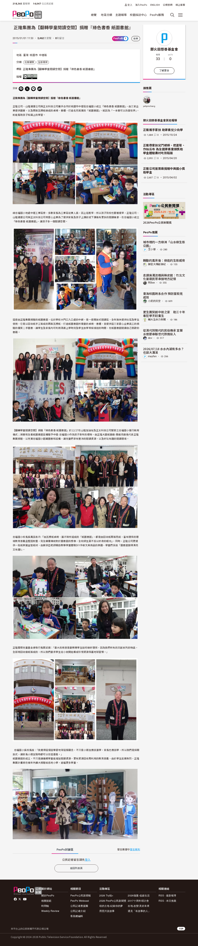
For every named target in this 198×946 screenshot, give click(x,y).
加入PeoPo (141, 5)
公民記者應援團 (79, 906)
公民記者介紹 (78, 911)
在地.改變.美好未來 (138, 906)
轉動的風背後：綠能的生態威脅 (164, 260)
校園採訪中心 (138, 15)
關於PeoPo (47, 895)
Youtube (25, 899)
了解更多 (164, 70)
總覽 (94, 15)
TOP (181, 928)
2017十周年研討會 (138, 900)
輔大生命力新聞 (157, 319)
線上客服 (180, 5)
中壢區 (43, 55)
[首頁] (27, 15)
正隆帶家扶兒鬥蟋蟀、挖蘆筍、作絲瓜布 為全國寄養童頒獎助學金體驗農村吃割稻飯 (164, 149)
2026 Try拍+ (106, 895)
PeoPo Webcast (79, 900)
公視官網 (167, 5)
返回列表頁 (76, 868)
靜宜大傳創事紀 (157, 264)
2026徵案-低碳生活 (139, 895)
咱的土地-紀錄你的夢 (111, 906)
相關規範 (46, 900)
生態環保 (42, 62)
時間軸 (45, 906)
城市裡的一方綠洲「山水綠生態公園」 (164, 244)
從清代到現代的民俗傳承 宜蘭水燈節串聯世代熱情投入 (163, 332)
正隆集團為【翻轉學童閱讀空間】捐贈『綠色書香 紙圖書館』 (59, 69)
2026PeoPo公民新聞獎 (157, 222)
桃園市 (34, 55)
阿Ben (151, 282)
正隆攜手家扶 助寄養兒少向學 (163, 130)
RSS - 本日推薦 (167, 900)
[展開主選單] (180, 15)
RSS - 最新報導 (167, 895)
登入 (129, 5)
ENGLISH (155, 5)
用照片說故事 (106, 911)
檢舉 (135, 38)
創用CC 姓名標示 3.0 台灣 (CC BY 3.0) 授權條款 (31, 76)
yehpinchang (149, 106)
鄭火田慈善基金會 (164, 48)
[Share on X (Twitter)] (27, 88)
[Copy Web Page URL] (39, 88)
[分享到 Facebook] (21, 88)
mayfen (152, 356)
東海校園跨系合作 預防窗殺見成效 (163, 295)
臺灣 (26, 55)
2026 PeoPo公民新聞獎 (112, 900)
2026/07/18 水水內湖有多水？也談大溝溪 (163, 351)
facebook (15, 899)
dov (150, 337)
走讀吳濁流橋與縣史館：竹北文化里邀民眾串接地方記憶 (164, 277)
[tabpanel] (76, 859)
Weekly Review (50, 911)
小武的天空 (154, 301)
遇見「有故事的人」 (139, 911)
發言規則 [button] (135, 849)
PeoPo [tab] (65, 849)
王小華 (152, 249)
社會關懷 (29, 62)
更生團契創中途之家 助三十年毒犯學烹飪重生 (164, 314)
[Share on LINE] (33, 88)
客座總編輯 (76, 916)
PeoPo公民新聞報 (80, 895)
